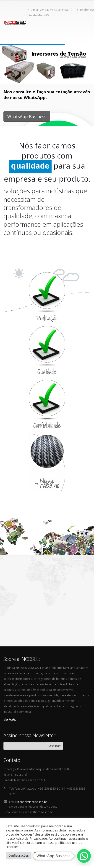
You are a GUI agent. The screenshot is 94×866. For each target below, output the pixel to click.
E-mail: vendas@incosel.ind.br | (52, 9)
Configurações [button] (18, 855)
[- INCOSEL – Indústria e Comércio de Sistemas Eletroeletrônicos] (14, 23)
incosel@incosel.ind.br (32, 812)
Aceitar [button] (41, 855)
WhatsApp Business (26, 116)
